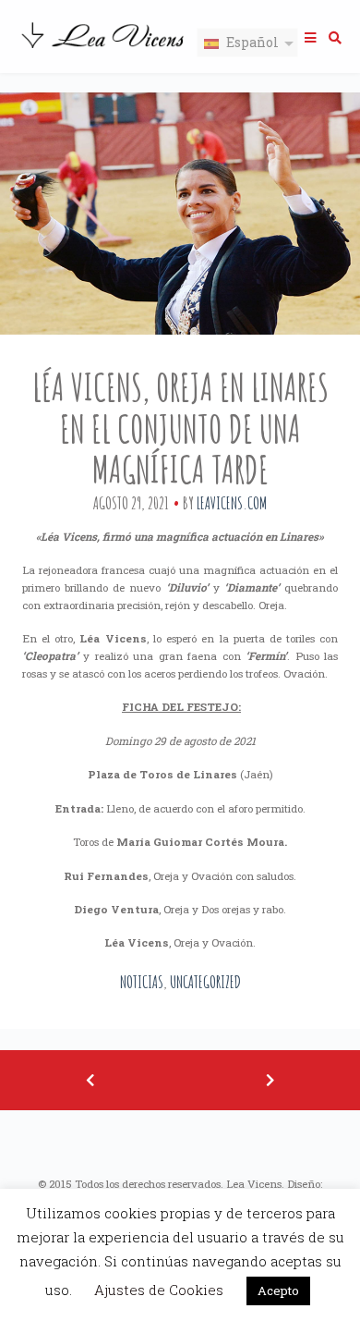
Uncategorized (205, 982)
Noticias (141, 982)
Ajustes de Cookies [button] (158, 1289)
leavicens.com (232, 503)
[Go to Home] (104, 50)
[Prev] (90, 1080)
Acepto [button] (278, 1290)
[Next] (270, 1080)
